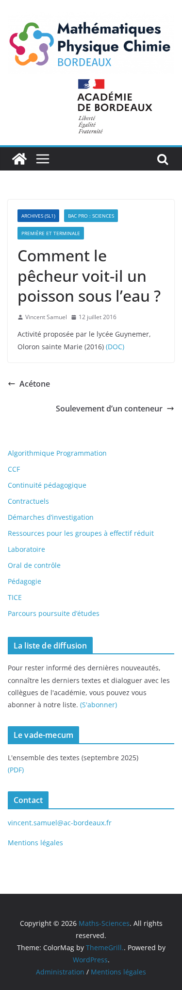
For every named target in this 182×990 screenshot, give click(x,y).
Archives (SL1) (38, 215)
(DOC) (115, 346)
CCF (14, 469)
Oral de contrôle (34, 565)
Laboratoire (26, 549)
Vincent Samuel (46, 317)
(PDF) (16, 769)
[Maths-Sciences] (19, 159)
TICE (15, 597)
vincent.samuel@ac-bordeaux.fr (60, 822)
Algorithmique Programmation (57, 453)
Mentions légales (35, 842)
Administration (60, 971)
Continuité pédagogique (47, 485)
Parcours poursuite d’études (53, 613)
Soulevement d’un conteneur (109, 408)
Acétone (34, 383)
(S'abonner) (98, 704)
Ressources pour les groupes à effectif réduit (81, 533)
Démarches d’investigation (51, 517)
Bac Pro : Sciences (91, 215)
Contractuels (28, 501)
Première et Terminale (50, 233)
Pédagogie (24, 581)
